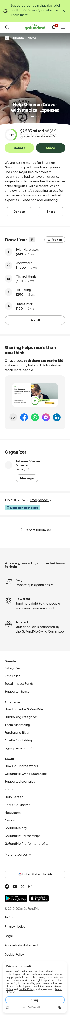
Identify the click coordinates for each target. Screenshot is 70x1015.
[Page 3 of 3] (38, 116)
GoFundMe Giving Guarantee (43, 631)
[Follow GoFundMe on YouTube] (15, 886)
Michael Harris (26, 276)
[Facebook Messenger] (46, 417)
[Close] (64, 11)
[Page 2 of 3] (36, 116)
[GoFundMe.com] (35, 27)
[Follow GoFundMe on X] (22, 886)
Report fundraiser (38, 530)
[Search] (7, 27)
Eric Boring (23, 290)
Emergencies (39, 500)
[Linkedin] (57, 417)
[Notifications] (54, 27)
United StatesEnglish (37, 874)
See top (56, 239)
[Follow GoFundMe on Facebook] (7, 886)
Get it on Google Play (16, 898)
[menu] (63, 27)
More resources (16, 854)
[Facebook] (24, 417)
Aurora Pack (24, 304)
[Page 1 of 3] (32, 116)
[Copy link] (13, 417)
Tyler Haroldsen (27, 249)
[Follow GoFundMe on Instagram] (30, 886)
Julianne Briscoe (28, 461)
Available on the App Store (39, 898)
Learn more (19, 14)
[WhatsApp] (35, 417)
